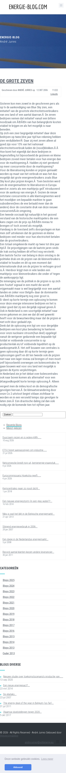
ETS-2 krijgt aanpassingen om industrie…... (25, 450)
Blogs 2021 (8, 602)
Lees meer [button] (47, 759)
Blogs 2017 (8, 625)
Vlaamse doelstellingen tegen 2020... (22, 711)
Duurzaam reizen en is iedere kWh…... (22, 437)
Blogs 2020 (8, 608)
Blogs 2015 (8, 636)
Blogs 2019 (8, 613)
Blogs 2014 (8, 642)
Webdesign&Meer (9, 735)
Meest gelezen (14, 428)
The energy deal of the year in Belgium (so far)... (28, 703)
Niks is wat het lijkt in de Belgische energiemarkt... (29, 513)
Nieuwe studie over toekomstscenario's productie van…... (33, 676)
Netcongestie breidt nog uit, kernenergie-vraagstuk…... (31, 462)
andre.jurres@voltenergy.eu (39, 742)
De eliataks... (9, 694)
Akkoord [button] (18, 767)
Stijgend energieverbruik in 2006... (20, 526)
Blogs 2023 (8, 591)
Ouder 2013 (9, 653)
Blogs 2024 (8, 585)
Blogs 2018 (8, 619)
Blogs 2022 (8, 597)
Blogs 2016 (8, 630)
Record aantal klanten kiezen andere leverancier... (28, 552)
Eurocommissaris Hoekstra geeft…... (22, 475)
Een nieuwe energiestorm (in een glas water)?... (27, 501)
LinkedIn (54, 94)
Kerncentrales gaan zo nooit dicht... (21, 488)
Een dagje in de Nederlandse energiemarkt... (25, 539)
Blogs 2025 (8, 580)
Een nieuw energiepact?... (16, 685)
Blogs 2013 (8, 647)
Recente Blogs (14, 424)
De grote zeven (16, 81)
